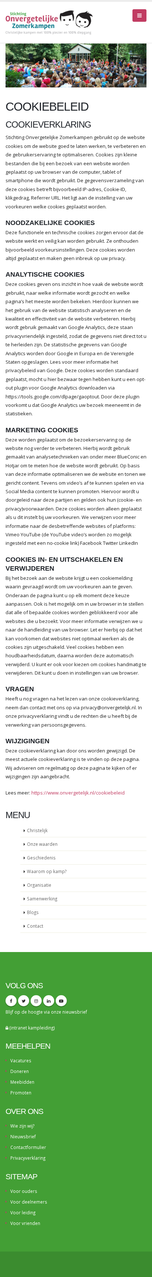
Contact (35, 926)
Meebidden (22, 1082)
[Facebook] (11, 1000)
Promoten (20, 1093)
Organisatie (39, 885)
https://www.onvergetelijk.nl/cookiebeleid (78, 792)
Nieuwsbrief (23, 1136)
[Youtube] (61, 1000)
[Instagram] (36, 1000)
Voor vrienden (25, 1223)
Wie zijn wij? (22, 1126)
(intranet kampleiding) (31, 1028)
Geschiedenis (41, 858)
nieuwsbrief (74, 1012)
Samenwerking (42, 898)
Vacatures (20, 1060)
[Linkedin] (48, 1000)
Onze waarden (42, 844)
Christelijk (37, 830)
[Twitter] (23, 1000)
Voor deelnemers (28, 1202)
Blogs (33, 912)
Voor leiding (22, 1212)
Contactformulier (28, 1147)
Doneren (19, 1071)
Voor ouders (23, 1191)
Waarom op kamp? (46, 871)
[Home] (52, 21)
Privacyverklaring (27, 1158)
